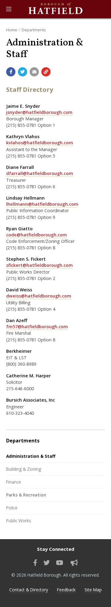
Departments (34, 30)
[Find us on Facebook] (35, 562)
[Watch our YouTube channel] (59, 562)
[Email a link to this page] (34, 71)
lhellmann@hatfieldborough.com (42, 204)
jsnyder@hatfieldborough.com (39, 112)
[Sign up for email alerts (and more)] (74, 562)
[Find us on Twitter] (46, 562)
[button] (8, 9)
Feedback (66, 590)
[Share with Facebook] (10, 71)
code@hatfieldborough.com (36, 235)
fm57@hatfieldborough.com (37, 326)
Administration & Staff (31, 456)
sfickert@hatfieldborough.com (39, 265)
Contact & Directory (28, 590)
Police (12, 508)
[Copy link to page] (46, 71)
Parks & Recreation (26, 495)
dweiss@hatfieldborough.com (38, 296)
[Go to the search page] (101, 9)
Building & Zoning (23, 469)
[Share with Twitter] (22, 71)
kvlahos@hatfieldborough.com (39, 143)
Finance (13, 482)
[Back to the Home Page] (55, 9)
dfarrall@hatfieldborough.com (39, 173)
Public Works (18, 520)
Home (11, 30)
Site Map (93, 590)
